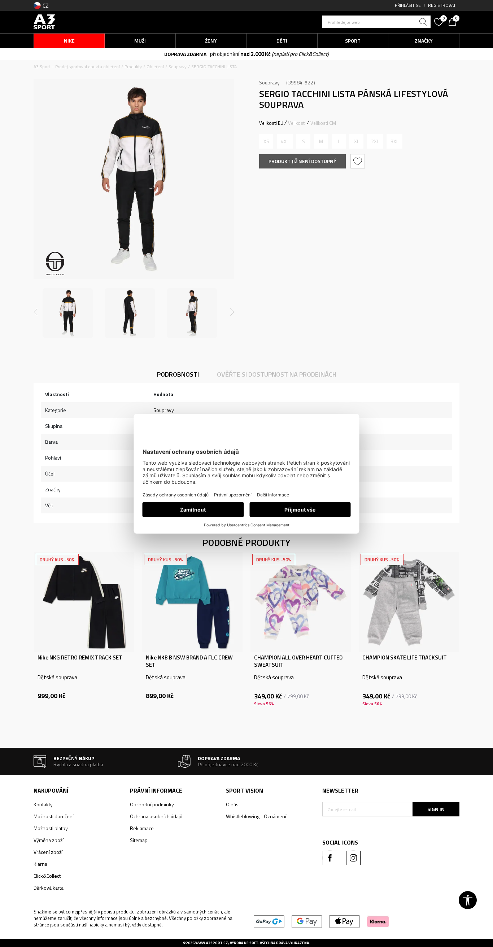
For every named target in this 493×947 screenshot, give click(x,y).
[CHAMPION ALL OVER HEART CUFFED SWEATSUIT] (300, 602)
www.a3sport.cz (211, 943)
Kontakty (43, 804)
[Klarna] (378, 921)
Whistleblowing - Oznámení (256, 816)
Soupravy (178, 66)
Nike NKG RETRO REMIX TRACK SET (80, 657)
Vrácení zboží (48, 852)
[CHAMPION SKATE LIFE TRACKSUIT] (409, 602)
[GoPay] (269, 921)
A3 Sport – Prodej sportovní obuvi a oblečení (77, 66)
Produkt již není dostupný (302, 161)
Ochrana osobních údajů (156, 816)
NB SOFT (251, 943)
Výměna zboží (49, 840)
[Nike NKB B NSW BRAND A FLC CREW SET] (192, 602)
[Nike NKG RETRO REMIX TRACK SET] (84, 602)
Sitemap (139, 840)
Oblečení (155, 66)
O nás (232, 804)
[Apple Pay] (344, 921)
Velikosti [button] (297, 123)
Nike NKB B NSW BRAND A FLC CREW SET (189, 661)
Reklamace (142, 828)
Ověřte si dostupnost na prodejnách (276, 374)
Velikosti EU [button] (271, 123)
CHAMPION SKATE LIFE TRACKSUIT (404, 657)
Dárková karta (49, 887)
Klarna (40, 864)
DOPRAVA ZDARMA (185, 54)
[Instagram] (353, 858)
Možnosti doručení (54, 816)
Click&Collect (47, 876)
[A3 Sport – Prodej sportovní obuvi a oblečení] (44, 21)
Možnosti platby (51, 828)
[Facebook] (330, 858)
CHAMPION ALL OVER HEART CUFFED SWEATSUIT (298, 661)
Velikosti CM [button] (323, 123)
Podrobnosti (178, 374)
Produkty (133, 66)
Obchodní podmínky (152, 804)
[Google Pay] (307, 921)
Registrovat (442, 5)
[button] (376, 22)
